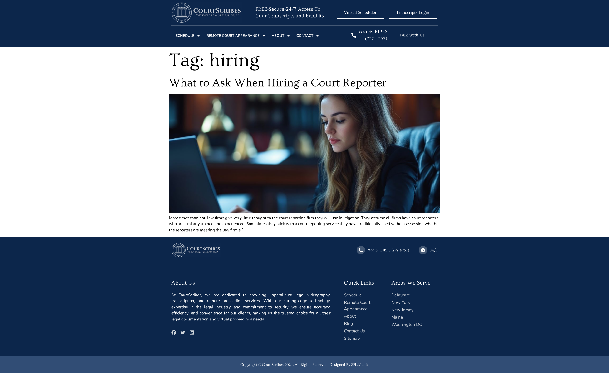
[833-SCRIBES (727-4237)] (353, 35)
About (278, 35)
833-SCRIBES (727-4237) (388, 250)
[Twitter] (182, 332)
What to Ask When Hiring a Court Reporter (278, 83)
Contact (304, 35)
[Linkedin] (191, 332)
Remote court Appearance (233, 35)
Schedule (185, 35)
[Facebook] (173, 332)
